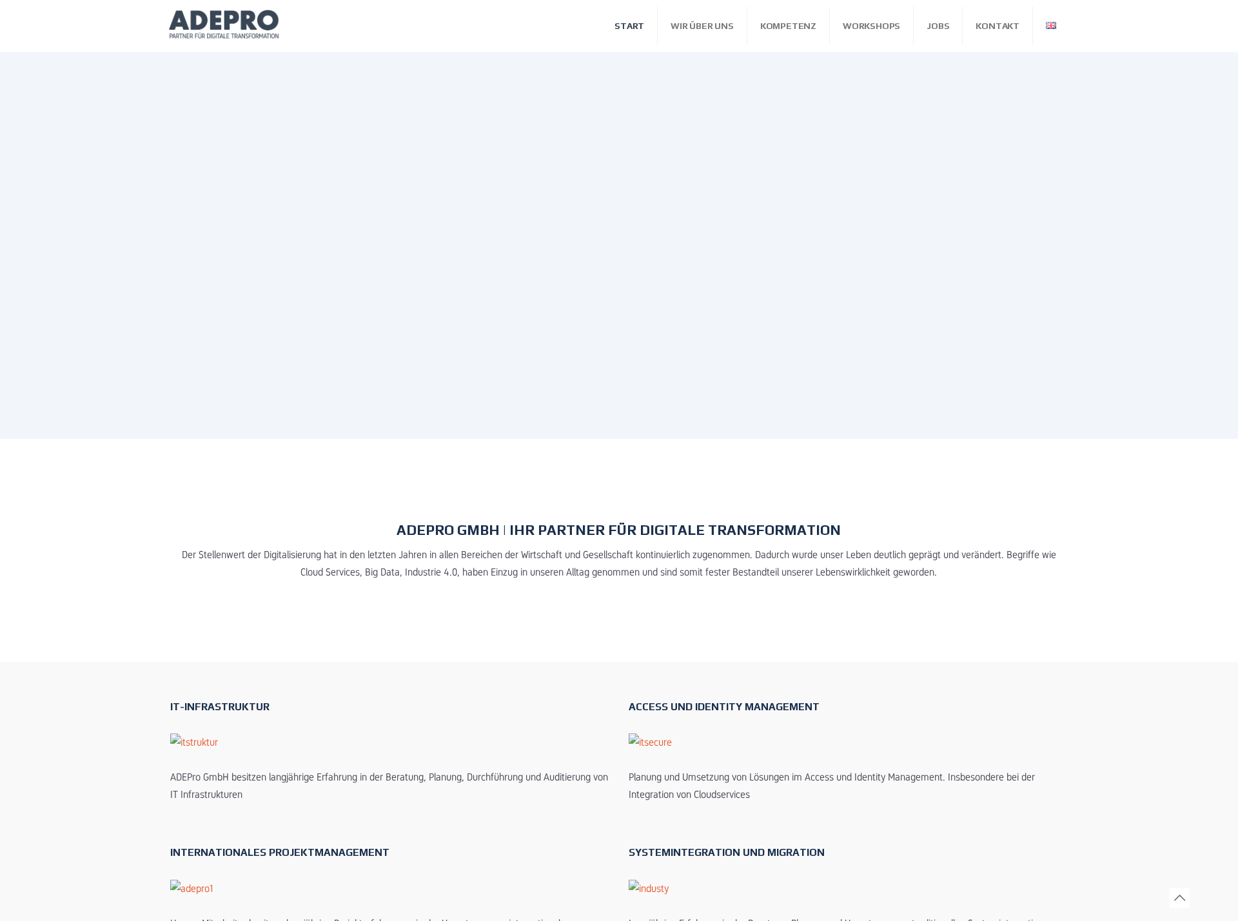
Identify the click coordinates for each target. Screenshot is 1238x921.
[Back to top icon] (1180, 898)
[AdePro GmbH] (225, 26)
